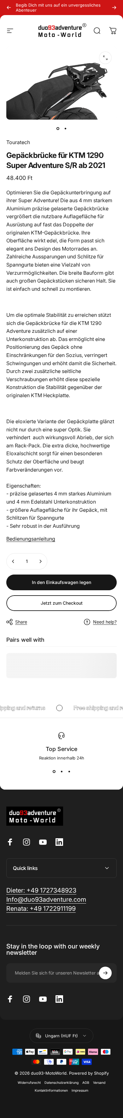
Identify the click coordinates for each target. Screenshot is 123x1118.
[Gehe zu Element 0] (58, 128)
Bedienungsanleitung (30, 539)
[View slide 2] (61, 771)
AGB (85, 1083)
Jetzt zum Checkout (62, 603)
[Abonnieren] (105, 973)
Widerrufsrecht (29, 1083)
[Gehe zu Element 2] (65, 128)
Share (21, 621)
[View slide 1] (54, 771)
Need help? (105, 621)
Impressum (80, 1090)
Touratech (18, 142)
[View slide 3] (69, 771)
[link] (41, 909)
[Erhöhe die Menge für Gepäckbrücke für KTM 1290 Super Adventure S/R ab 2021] (40, 561)
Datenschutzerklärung (61, 1083)
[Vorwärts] (114, 7)
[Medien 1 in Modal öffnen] (105, 57)
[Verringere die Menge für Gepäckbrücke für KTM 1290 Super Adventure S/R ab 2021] (13, 561)
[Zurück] (9, 7)
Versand (99, 1083)
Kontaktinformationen (51, 1090)
